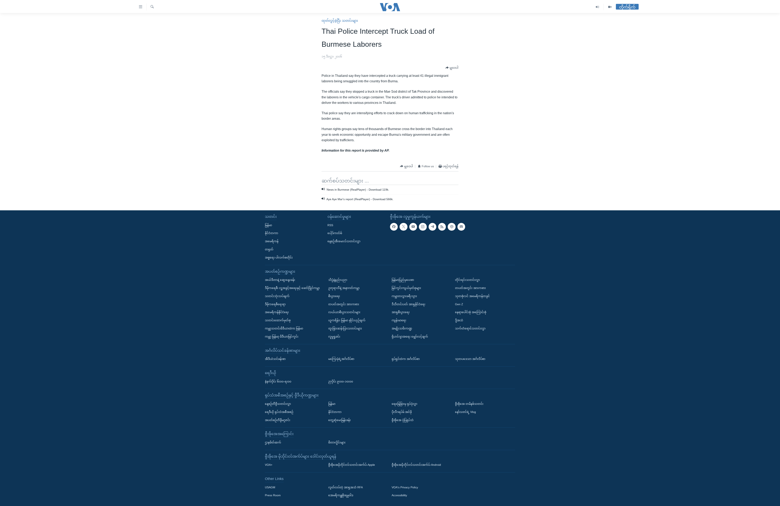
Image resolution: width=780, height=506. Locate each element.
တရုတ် (269, 249)
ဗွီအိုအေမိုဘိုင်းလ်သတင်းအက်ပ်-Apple (351, 464)
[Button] (451, 68)
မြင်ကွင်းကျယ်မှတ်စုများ (406, 288)
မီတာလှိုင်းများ (337, 442)
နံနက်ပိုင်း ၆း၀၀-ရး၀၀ (278, 381)
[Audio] (597, 7)
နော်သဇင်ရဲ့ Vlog (465, 412)
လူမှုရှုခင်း (334, 336)
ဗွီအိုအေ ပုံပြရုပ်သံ (403, 419)
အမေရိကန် (271, 241)
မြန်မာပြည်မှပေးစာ (403, 279)
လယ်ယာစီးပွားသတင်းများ (344, 312)
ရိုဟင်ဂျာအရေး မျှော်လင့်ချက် (410, 336)
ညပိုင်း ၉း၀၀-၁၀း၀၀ (340, 381)
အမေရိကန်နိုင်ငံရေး (277, 312)
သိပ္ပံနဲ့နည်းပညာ (337, 279)
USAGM (270, 487)
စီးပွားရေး (334, 296)
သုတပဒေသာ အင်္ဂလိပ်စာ (470, 358)
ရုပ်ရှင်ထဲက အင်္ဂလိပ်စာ (406, 358)
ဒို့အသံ (459, 320)
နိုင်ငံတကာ (271, 233)
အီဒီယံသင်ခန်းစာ (275, 358)
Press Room (273, 495)
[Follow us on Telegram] (432, 226)
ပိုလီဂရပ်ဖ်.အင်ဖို (402, 412)
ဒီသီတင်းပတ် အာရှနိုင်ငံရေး (408, 304)
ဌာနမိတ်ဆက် (273, 442)
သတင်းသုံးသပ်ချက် (277, 296)
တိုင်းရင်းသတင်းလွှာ (467, 279)
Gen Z (459, 304)
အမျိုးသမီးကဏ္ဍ (402, 328)
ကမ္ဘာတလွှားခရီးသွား (404, 296)
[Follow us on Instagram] (423, 226)
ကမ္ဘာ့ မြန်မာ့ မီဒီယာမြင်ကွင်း (281, 336)
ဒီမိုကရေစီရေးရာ (275, 304)
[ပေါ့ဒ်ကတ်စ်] (451, 226)
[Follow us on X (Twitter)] (403, 226)
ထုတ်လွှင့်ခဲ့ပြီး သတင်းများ (340, 20)
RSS (330, 225)
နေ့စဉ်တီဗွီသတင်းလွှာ (278, 403)
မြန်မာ (268, 225)
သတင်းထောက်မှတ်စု (278, 320)
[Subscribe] (461, 226)
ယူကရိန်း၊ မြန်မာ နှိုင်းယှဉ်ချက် (346, 320)
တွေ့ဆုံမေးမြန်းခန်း (339, 419)
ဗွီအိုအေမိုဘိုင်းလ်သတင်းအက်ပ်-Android (416, 464)
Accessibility (399, 495)
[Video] (610, 7)
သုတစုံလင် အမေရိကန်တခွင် (472, 296)
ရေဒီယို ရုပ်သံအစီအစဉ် (279, 412)
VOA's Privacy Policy (405, 487)
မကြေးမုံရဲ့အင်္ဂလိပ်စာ (341, 358)
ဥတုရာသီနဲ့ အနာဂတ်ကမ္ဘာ (344, 288)
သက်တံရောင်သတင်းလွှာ (470, 328)
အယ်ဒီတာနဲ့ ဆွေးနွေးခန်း (280, 279)
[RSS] (442, 226)
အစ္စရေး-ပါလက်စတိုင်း (279, 257)
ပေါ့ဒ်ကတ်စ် (334, 233)
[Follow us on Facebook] (394, 226)
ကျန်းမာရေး (399, 320)
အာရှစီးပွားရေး (401, 312)
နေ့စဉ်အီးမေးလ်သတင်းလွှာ (343, 241)
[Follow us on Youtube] (413, 226)
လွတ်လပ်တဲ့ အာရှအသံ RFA (345, 487)
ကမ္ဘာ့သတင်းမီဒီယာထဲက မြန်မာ (284, 328)
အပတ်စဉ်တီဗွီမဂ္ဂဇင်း (277, 419)
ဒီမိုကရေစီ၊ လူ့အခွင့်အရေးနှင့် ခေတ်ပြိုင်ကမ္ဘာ (292, 288)
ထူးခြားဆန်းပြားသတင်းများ (345, 328)
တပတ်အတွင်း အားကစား (343, 304)
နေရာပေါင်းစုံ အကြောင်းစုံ (470, 312)
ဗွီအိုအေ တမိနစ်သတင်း (469, 403)
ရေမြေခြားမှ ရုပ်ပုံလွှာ (404, 403)
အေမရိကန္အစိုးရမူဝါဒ (340, 495)
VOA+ (268, 464)
